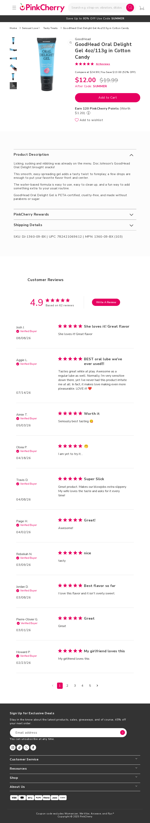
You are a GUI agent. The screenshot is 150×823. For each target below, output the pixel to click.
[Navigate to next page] (97, 686)
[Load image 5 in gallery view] (13, 76)
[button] (75, 154)
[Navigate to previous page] (52, 686)
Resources (18, 769)
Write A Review (106, 302)
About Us (17, 787)
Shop (14, 778)
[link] (92, 64)
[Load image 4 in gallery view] (13, 67)
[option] (75, 18)
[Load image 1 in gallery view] (13, 40)
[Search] (130, 8)
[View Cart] (141, 8)
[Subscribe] (122, 732)
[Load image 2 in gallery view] (13, 49)
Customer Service (24, 759)
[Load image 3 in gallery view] (13, 58)
